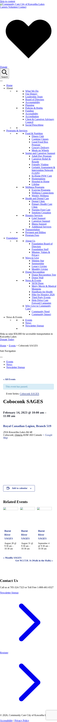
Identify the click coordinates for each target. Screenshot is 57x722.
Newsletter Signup (34, 325)
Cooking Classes (40, 139)
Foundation (12, 238)
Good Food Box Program (40, 143)
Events (28, 320)
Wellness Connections (43, 192)
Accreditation (32, 116)
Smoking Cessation (41, 212)
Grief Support (38, 218)
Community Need (41, 311)
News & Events (33, 280)
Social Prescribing (34, 125)
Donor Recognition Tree (44, 274)
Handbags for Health (42, 291)
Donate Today (7, 339)
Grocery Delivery (40, 147)
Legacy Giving (39, 266)
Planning (29, 105)
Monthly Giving (40, 269)
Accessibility (31, 113)
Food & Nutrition (34, 133)
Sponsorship (38, 263)
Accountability (32, 102)
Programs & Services (16, 130)
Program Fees (32, 235)
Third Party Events (41, 297)
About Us (30, 241)
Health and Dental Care (37, 198)
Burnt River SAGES (8, 535)
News (28, 322)
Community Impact (41, 314)
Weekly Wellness (40, 195)
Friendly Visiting (40, 164)
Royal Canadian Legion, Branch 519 (27, 426)
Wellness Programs (34, 187)
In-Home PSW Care (42, 175)
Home (9, 85)
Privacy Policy (22, 720)
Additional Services (41, 226)
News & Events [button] (14, 317)
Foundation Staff (40, 249)
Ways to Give (32, 257)
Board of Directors (34, 99)
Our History (31, 94)
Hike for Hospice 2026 (43, 294)
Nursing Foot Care (41, 209)
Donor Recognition (35, 272)
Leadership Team (34, 96)
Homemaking (38, 178)
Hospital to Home (40, 181)
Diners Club (38, 136)
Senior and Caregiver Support (40, 153)
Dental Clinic (38, 201)
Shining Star (38, 260)
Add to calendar (19, 488)
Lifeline (35, 184)
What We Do (31, 91)
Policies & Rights (34, 108)
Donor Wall (37, 277)
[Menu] (1, 80)
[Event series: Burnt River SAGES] (14, 548)
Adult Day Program (41, 156)
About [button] (9, 88)
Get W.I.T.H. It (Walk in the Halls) (34, 560)
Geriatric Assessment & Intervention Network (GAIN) (43, 170)
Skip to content (7, 1)
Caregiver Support (41, 221)
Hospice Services (34, 215)
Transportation (32, 229)
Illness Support (39, 224)
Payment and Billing (35, 232)
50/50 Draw (38, 283)
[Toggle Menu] (1, 357)
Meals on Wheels (40, 150)
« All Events (9, 379)
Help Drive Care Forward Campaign (41, 301)
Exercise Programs (41, 190)
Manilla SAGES (12, 557)
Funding (29, 110)
